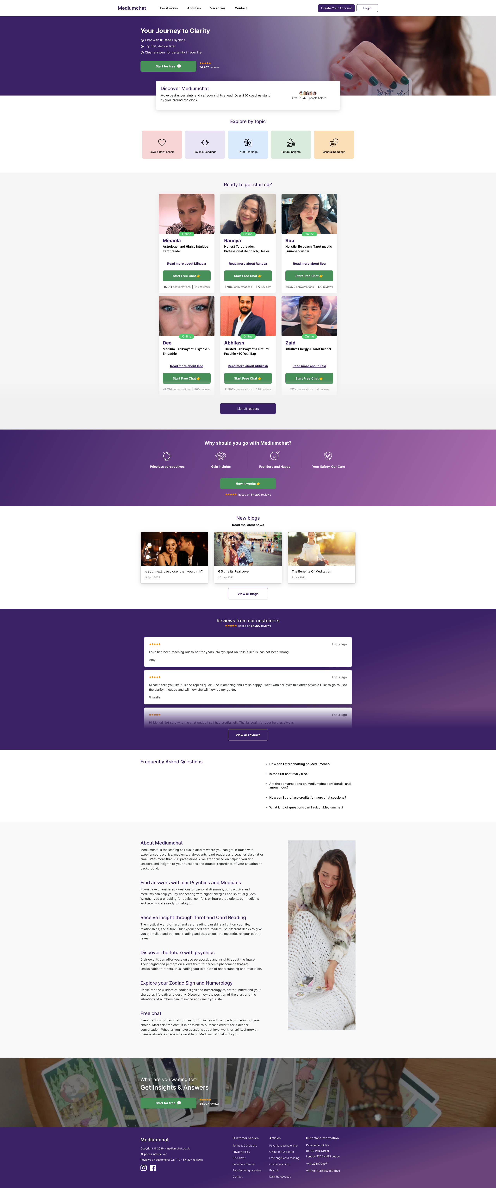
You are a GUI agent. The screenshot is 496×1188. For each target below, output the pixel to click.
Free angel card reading (284, 1158)
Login (367, 8)
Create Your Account (336, 8)
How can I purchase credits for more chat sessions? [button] (307, 797)
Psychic (274, 1170)
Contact (241, 8)
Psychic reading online (283, 1145)
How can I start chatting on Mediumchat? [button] (299, 764)
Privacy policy (241, 1151)
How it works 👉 (248, 484)
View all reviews (248, 735)
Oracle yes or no (279, 1164)
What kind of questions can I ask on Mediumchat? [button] (306, 807)
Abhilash (234, 343)
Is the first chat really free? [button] (288, 774)
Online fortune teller (281, 1151)
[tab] (312, 764)
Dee (167, 343)
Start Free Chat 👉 (187, 276)
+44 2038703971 (317, 1163)
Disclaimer (238, 1158)
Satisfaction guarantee (246, 1170)
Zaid (290, 343)
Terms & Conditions (244, 1145)
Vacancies (218, 8)
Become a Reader (243, 1164)
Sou (289, 240)
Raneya (232, 240)
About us (194, 8)
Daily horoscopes (280, 1176)
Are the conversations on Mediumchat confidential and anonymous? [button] (310, 785)
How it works (168, 8)
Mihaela (172, 240)
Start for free (166, 66)
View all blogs (248, 594)
